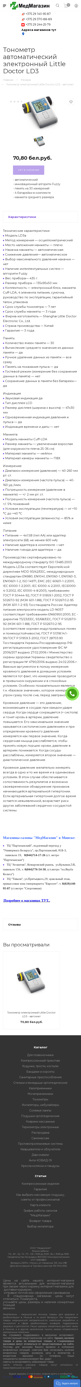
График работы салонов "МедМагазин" (40, 1213)
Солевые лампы (40, 1110)
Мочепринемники (40, 1094)
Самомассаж (40, 1138)
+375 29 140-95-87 (38, 14)
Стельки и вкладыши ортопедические (40, 1083)
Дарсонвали (40, 1155)
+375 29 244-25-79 (38, 24)
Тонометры (40, 1099)
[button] (67, 1383)
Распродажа (40, 1132)
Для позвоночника (40, 1055)
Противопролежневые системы (40, 1144)
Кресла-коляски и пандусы (40, 1166)
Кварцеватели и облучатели (40, 1149)
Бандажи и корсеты (40, 1071)
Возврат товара (40, 1221)
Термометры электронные (40, 1127)
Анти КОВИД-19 (40, 1160)
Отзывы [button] (14, 924)
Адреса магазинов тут (38, 32)
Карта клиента (40, 1205)
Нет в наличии (28, 170)
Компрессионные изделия (40, 1183)
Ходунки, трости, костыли (40, 1066)
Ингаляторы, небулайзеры (40, 1105)
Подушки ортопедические (40, 1116)
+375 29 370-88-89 (39, 19)
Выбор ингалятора (40, 1226)
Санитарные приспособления (40, 1077)
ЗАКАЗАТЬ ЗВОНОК (73, 694)
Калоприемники (40, 1088)
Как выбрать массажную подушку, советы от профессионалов (40, 1197)
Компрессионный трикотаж (40, 1060)
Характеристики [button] (22, 217)
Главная (8, 79)
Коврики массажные (40, 1121)
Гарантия (40, 1189)
